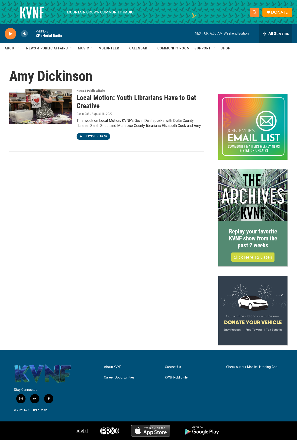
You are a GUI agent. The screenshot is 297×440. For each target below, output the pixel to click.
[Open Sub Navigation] (20, 48)
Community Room (173, 48)
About (10, 48)
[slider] (31, 33)
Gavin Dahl (83, 114)
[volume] (24, 34)
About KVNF (112, 367)
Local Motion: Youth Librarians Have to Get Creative (136, 102)
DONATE (279, 12)
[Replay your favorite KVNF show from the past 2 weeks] (252, 195)
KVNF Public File (176, 377)
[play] (10, 33)
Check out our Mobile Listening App (252, 367)
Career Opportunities (119, 377)
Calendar (138, 48)
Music (83, 48)
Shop (225, 48)
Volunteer (109, 48)
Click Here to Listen (253, 257)
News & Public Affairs (47, 48)
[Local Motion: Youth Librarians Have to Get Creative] (40, 106)
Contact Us (173, 367)
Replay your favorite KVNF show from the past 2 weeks (253, 238)
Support (202, 48)
